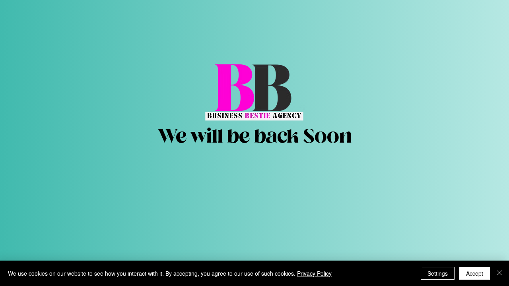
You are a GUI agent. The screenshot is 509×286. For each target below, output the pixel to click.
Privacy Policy (314, 273)
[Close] (499, 273)
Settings (437, 273)
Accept (474, 273)
